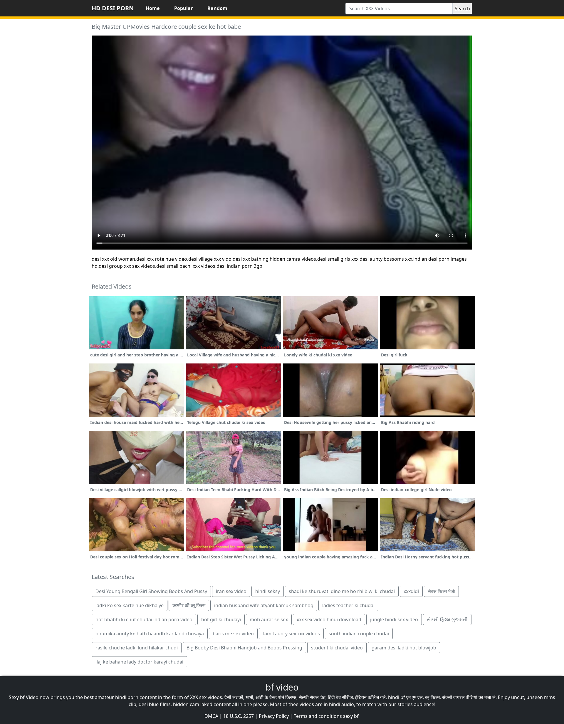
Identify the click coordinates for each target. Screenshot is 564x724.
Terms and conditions (318, 716)
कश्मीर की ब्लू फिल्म (188, 605)
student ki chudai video (337, 647)
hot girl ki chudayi (221, 619)
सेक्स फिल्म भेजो (441, 591)
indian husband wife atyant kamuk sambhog (263, 605)
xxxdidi (411, 591)
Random (217, 8)
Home (153, 8)
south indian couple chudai (359, 633)
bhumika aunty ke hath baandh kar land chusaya (149, 633)
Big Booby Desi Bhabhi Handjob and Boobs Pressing (244, 647)
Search (462, 8)
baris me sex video (233, 633)
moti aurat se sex (269, 619)
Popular (183, 8)
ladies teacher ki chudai (348, 605)
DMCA (211, 716)
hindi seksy (267, 591)
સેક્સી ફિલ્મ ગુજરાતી (447, 619)
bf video (282, 687)
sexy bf (351, 716)
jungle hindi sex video (394, 619)
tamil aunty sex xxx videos (291, 633)
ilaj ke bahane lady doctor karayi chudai (139, 662)
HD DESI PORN (113, 8)
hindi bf (396, 697)
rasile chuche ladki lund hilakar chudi (136, 647)
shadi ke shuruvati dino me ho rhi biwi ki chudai (342, 591)
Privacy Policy (274, 716)
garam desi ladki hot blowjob (404, 647)
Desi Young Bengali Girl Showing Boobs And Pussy (151, 591)
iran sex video (231, 591)
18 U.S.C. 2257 (238, 716)
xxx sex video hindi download (329, 619)
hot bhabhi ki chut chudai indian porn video (143, 619)
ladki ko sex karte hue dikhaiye (129, 605)
